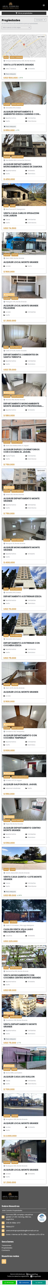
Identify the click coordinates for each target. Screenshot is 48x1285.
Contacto (6, 1250)
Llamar (40, 1282)
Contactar (25, 1282)
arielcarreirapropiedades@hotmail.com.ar (22, 1230)
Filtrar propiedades (25, 13)
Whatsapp (10, 1282)
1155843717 (10, 1227)
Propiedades (7, 1248)
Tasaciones (6, 1245)
